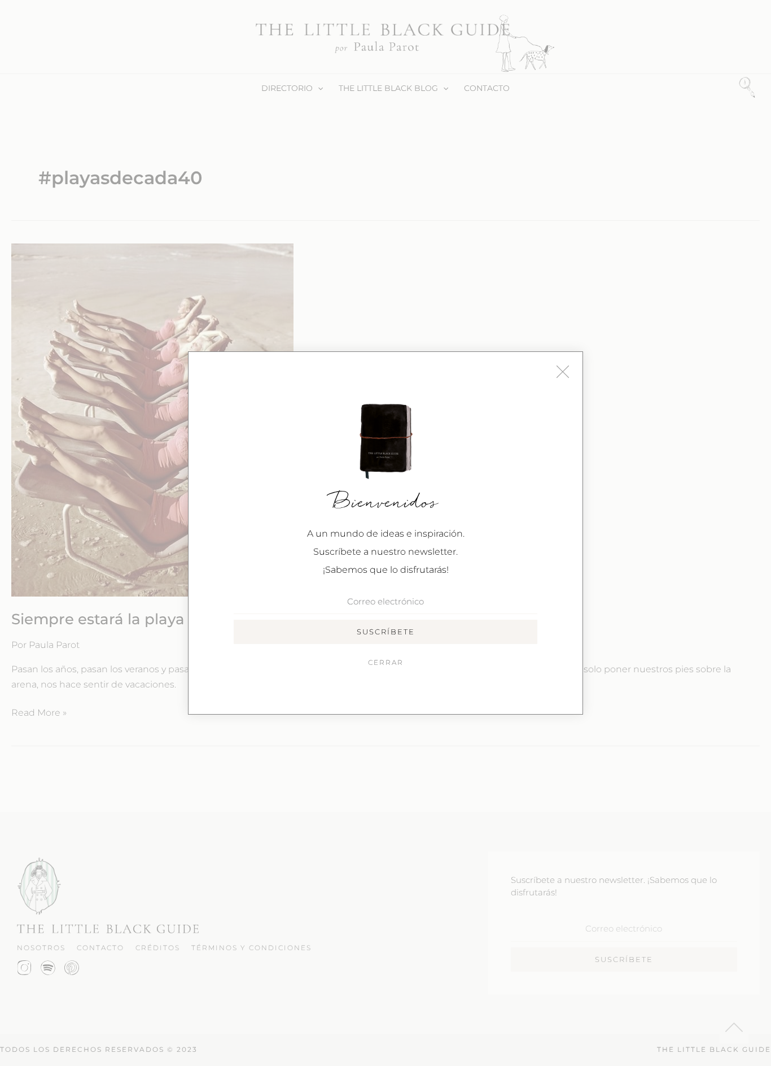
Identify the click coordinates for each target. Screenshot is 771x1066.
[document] (385, 533)
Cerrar (386, 662)
